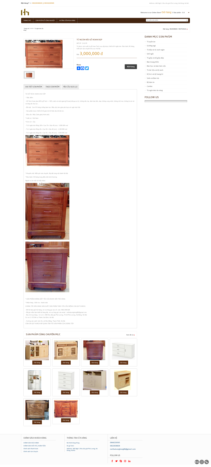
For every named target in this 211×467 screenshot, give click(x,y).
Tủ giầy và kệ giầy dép (155, 58)
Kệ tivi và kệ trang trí (155, 74)
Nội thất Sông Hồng (73, 443)
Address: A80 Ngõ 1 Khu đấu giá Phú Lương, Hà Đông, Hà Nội (82, 449)
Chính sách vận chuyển (30, 451)
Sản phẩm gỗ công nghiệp (45, 20)
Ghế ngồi (150, 54)
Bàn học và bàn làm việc (156, 66)
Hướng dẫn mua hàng (67, 20)
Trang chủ (27, 20)
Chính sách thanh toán (30, 449)
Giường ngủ (151, 46)
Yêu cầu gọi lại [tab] (70, 87)
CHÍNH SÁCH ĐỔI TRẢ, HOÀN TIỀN (34, 446)
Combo (149, 86)
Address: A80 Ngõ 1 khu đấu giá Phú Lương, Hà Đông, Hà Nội (169, 3)
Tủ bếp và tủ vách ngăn (156, 50)
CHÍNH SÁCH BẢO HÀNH (31, 443)
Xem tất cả (129, 335)
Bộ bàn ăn (150, 82)
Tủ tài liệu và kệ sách (155, 70)
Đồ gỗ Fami (70, 446)
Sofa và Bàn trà (153, 78)
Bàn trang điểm (153, 62)
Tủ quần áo (151, 42)
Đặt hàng (131, 67)
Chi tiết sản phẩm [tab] (33, 87)
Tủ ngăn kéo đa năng (155, 90)
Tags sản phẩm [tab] (52, 87)
